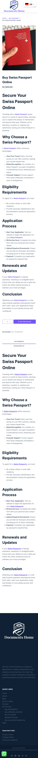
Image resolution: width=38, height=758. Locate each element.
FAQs (4, 723)
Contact (5, 704)
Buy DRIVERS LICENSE (13, 712)
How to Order (7, 701)
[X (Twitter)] (15, 755)
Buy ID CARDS (10, 715)
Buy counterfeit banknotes (15, 720)
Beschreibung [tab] (19, 341)
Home (4, 693)
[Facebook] (12, 755)
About (4, 696)
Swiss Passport (21, 114)
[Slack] (26, 755)
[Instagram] (19, 755)
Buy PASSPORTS (17, 332)
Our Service (6, 707)
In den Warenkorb (24, 322)
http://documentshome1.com (27, 750)
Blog (4, 699)
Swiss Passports (10, 411)
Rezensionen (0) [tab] (19, 346)
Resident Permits (11, 717)
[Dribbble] (22, 755)
